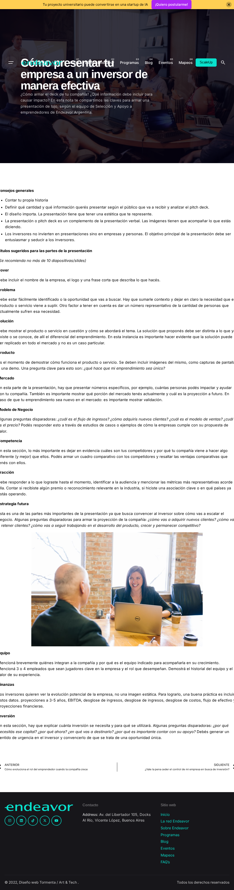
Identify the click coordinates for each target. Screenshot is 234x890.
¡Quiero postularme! (171, 4)
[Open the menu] (11, 62)
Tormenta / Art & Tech (59, 882)
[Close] (229, 5)
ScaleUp (206, 62)
